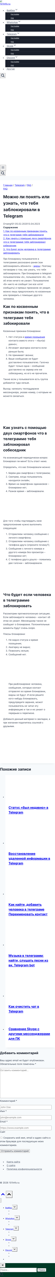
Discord (8, 1250)
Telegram (9, 1229)
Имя (3, 1111)
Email (4, 1121)
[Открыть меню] (3, 168)
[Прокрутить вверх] (3, 1195)
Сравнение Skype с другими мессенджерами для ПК (29, 1033)
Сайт (2, 1132)
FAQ (12, 18)
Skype (8, 1239)
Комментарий (8, 1101)
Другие (11, 69)
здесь (36, 266)
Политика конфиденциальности (24, 1169)
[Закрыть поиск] (2, 1265)
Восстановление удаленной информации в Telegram (29, 858)
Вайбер (8, 1208)
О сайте (11, 1165)
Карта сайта (13, 1161)
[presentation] (30, 787)
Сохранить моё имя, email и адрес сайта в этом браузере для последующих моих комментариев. (25, 1141)
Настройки (15, 14)
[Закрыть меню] (0, 1200)
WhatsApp (9, 1218)
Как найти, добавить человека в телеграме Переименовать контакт (28, 909)
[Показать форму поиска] (3, 75)
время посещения (35, 337)
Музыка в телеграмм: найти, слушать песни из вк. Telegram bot (28, 960)
